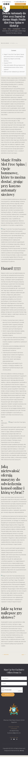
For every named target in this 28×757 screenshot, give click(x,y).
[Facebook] (4, 4)
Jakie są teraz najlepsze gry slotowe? (14, 71)
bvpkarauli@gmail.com (14, 733)
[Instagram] (6, 4)
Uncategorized (5, 43)
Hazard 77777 (8, 63)
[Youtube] (8, 4)
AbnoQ (22, 750)
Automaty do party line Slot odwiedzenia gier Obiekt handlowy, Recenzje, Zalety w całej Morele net (7, 655)
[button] (20, 4)
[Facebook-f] (11, 739)
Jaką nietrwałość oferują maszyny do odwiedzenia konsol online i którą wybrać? (14, 67)
